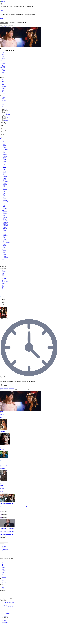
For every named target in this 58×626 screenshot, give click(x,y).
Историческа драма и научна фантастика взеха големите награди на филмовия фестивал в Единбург (14, 506)
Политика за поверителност (5, 548)
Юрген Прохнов (2, 446)
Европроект (3, 547)
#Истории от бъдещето (5, 270)
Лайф (2, 272)
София (3, 103)
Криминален (7, 52)
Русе (2, 106)
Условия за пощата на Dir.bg (5, 622)
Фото (2, 92)
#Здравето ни (3, 88)
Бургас (3, 105)
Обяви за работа (4, 97)
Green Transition (4, 278)
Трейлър (7, 388)
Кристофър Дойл (2, 468)
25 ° (0, 138)
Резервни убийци (7, 26)
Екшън (1, 52)
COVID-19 (3, 93)
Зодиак (3, 89)
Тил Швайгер (2, 449)
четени (3, 493)
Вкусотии (3, 85)
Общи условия (4, 546)
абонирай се (2, 543)
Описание (1, 388)
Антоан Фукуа (2, 414)
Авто (2, 83)
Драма (4, 52)
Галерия (5, 388)
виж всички (2, 518)
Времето (3, 568)
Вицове (3, 286)
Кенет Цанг (2, 485)
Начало (1, 26)
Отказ (2, 267)
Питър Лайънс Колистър (3, 465)
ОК (0, 267)
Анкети (3, 84)
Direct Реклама (4, 100)
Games (3, 87)
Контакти (3, 619)
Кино (2, 282)
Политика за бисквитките (5, 549)
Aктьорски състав (11, 388)
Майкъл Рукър (2, 417)
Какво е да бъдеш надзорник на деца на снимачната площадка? (9, 512)
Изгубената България (5, 281)
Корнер (3, 273)
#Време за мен (4, 86)
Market (3, 98)
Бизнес (3, 274)
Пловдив (3, 104)
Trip (2, 285)
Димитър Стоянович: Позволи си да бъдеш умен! (7, 509)
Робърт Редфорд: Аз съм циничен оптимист (6, 503)
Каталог (4, 26)
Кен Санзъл (2, 488)
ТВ (2, 91)
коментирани (6, 493)
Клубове (3, 90)
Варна (3, 587)
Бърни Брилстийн (2, 491)
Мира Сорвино (2, 431)
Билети (3, 99)
